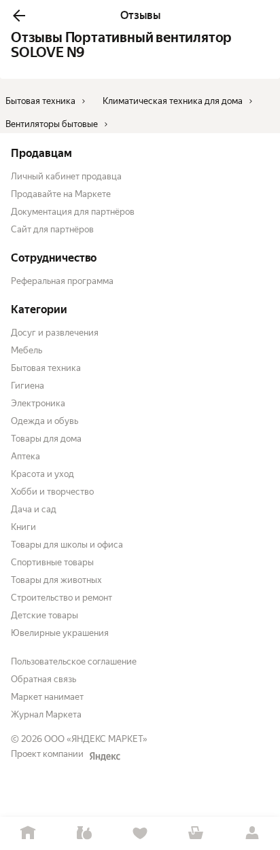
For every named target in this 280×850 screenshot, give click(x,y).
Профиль (252, 833)
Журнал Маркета (46, 714)
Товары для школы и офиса (67, 544)
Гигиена (27, 385)
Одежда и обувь (44, 421)
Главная (28, 833)
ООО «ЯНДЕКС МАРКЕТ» (95, 739)
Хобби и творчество (52, 491)
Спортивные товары (52, 562)
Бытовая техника (46, 368)
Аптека (25, 456)
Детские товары (44, 615)
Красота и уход (42, 474)
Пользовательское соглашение (74, 661)
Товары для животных (56, 580)
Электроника (38, 403)
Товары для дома (46, 438)
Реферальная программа (62, 281)
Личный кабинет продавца (66, 176)
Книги (23, 527)
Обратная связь (43, 679)
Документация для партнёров (73, 212)
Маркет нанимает (47, 697)
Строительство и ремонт (61, 597)
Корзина (196, 833)
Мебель (26, 350)
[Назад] (19, 15)
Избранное (140, 833)
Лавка (83, 833)
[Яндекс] (105, 756)
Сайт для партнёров (52, 229)
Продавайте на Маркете (61, 194)
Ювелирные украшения (60, 633)
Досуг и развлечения (55, 332)
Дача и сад (33, 509)
